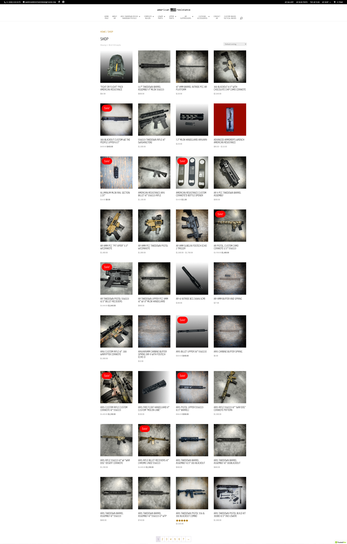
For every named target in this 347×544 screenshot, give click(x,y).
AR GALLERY (289, 2)
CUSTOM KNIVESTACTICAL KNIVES (230, 17)
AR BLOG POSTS (302, 2)
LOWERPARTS (160, 17)
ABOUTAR (114, 17)
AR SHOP (325, 2)
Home (103, 31)
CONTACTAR (217, 17)
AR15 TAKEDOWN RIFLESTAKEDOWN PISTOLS (129, 17)
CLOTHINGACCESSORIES (202, 17)
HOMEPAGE (107, 17)
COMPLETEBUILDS (148, 17)
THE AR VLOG (315, 2)
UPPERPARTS (171, 17)
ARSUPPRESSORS (185, 17)
